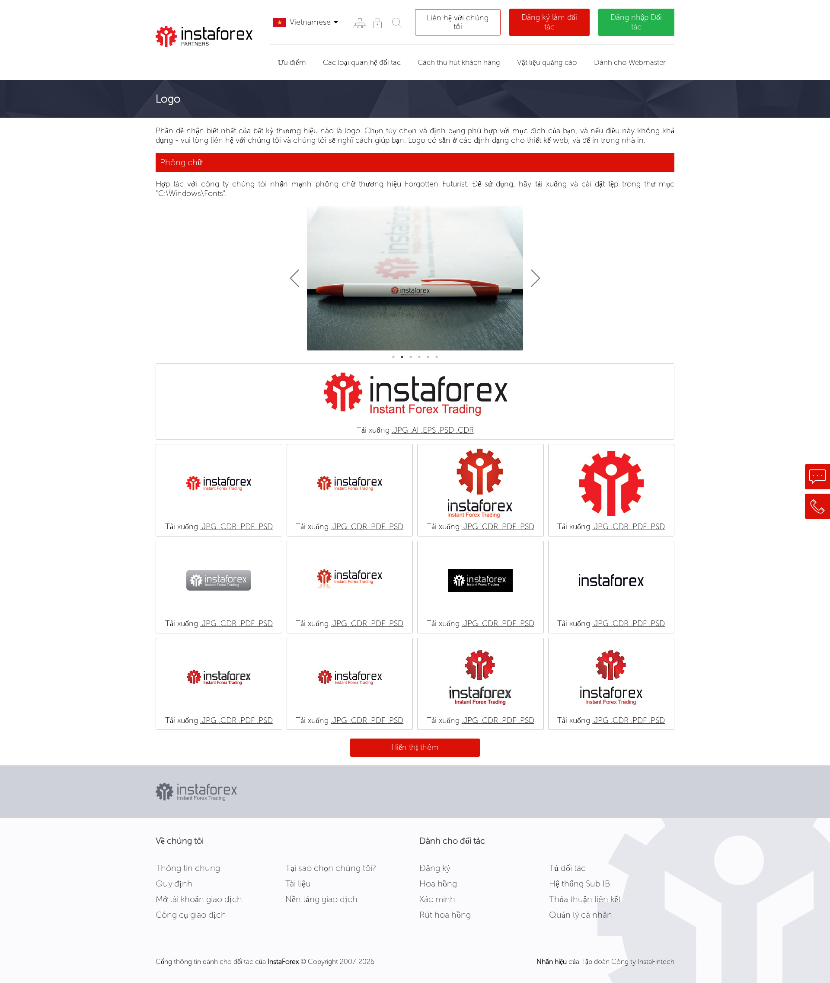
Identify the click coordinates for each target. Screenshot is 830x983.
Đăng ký (434, 868)
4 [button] (419, 357)
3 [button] (411, 357)
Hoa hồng (438, 883)
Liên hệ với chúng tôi (457, 22)
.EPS (429, 430)
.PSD (447, 430)
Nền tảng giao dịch (321, 899)
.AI (415, 430)
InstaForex (283, 961)
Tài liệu (298, 883)
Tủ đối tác (567, 868)
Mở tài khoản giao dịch (199, 899)
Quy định (174, 883)
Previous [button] (298, 278)
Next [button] (531, 278)
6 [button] (436, 357)
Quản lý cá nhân (580, 914)
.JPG (401, 430)
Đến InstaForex (197, 57)
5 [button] (428, 357)
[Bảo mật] (377, 22)
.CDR (465, 430)
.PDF (248, 526)
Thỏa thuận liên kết (585, 899)
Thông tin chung (188, 868)
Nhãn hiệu (551, 961)
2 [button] (402, 357)
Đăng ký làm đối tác (549, 22)
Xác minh (437, 899)
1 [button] (393, 357)
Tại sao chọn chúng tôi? (330, 868)
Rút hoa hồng (445, 914)
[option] (415, 278)
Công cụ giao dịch (191, 914)
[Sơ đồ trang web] (359, 22)
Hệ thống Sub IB (579, 883)
